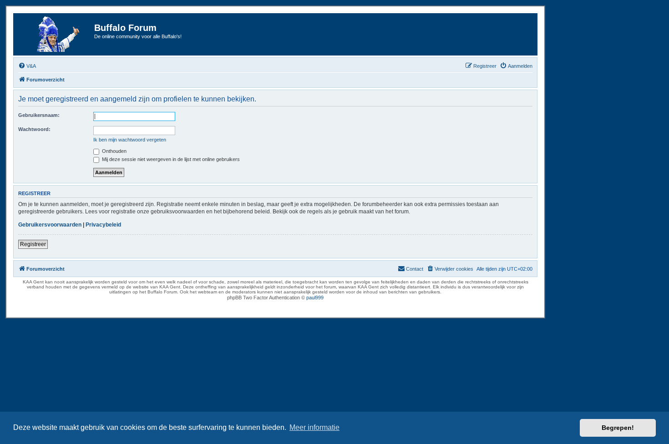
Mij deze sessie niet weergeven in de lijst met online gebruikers (170, 159)
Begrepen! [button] (618, 427)
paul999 (315, 297)
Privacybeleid (103, 225)
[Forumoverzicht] (55, 34)
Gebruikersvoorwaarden (49, 225)
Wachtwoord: (34, 129)
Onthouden (114, 151)
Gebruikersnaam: (39, 115)
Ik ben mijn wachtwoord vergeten (129, 139)
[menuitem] (27, 66)
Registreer (33, 244)
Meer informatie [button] (314, 427)
